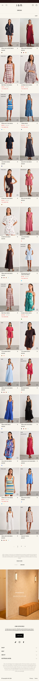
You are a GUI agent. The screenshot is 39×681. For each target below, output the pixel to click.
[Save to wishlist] (17, 45)
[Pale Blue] (8, 277)
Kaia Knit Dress (25, 536)
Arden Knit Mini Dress (7, 123)
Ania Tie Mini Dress (26, 198)
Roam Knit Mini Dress (6, 198)
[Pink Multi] (21, 202)
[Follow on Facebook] (23, 642)
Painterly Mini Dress (6, 85)
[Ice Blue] (21, 280)
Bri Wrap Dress (25, 388)
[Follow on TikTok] (15, 642)
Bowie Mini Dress (5, 236)
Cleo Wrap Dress (5, 351)
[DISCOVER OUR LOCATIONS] (19, 594)
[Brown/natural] (1, 204)
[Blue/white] (21, 129)
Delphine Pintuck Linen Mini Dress (25, 274)
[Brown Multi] (1, 52)
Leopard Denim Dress (26, 85)
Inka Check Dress (25, 497)
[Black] (21, 52)
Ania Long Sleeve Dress (7, 48)
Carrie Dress (24, 123)
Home (16, 564)
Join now (19, 635)
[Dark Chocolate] (25, 52)
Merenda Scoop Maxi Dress (28, 461)
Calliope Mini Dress (6, 461)
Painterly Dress (5, 313)
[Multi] (21, 540)
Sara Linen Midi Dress (26, 48)
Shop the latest (26, 1)
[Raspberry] (23, 355)
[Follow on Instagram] (19, 642)
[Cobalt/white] (1, 428)
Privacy (31, 678)
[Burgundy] (23, 52)
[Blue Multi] (1, 129)
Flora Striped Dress (26, 313)
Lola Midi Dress (25, 236)
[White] (30, 52)
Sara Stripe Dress (5, 424)
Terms (36, 678)
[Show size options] (17, 48)
